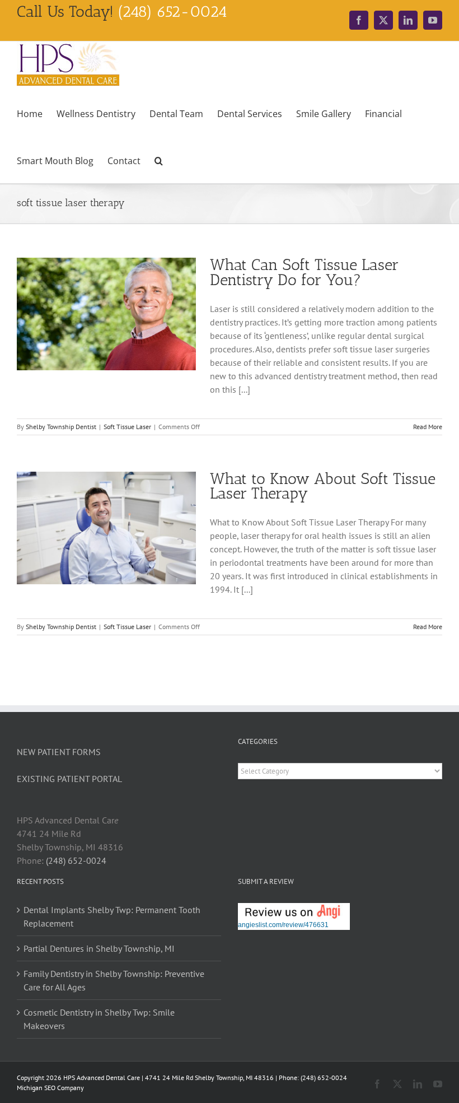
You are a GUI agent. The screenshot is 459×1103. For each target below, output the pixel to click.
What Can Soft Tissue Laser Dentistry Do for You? (304, 272)
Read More (427, 426)
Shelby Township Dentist (61, 426)
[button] (158, 159)
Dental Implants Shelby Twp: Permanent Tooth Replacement (112, 916)
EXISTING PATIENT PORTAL (69, 778)
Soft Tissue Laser (127, 426)
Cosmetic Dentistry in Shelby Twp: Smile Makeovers (99, 1019)
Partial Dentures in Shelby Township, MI (99, 948)
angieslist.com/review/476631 (283, 925)
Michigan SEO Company (50, 1087)
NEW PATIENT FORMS (59, 751)
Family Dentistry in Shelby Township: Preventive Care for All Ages (114, 980)
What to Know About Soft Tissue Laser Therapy (322, 486)
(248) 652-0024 (76, 860)
